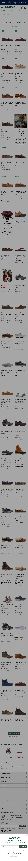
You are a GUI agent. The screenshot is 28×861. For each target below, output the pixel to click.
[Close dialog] (26, 835)
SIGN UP (23, 846)
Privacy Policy (13, 856)
